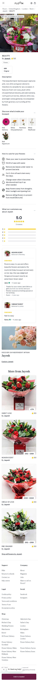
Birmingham (24, 629)
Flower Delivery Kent (27, 642)
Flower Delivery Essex (27, 651)
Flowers (5, 62)
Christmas (5, 619)
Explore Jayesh (7, 361)
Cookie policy (6, 594)
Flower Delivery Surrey (28, 648)
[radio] (7, 69)
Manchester (6, 629)
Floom (5, 9)
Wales (22, 633)
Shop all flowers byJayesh (12, 554)
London (23, 626)
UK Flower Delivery (8, 636)
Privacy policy (6, 598)
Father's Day (24, 622)
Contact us (6, 577)
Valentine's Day (25, 619)
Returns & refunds (8, 574)
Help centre (6, 581)
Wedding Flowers (8, 626)
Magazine (23, 574)
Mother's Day (6, 622)
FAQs (3, 570)
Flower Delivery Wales (9, 648)
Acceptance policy (8, 608)
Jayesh (5, 11)
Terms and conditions (9, 601)
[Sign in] (31, 3)
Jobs (22, 577)
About (22, 570)
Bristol (4, 633)
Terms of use (6, 604)
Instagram (23, 598)
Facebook (23, 594)
